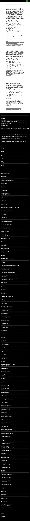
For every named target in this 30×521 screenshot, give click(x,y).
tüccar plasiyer (3, 470)
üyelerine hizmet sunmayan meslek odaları (6, 484)
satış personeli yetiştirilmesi (4, 368)
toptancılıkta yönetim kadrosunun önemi (6, 467)
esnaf (1, 241)
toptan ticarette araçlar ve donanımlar (5, 409)
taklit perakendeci (3, 378)
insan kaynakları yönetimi (11, 54)
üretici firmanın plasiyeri (4, 481)
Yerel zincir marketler (3, 494)
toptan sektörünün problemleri (5, 392)
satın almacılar (3, 361)
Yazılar (2, 513)
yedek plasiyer (3, 487)
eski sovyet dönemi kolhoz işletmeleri (5, 238)
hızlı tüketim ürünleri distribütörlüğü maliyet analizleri (7, 268)
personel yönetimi (16, 56)
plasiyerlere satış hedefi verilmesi (5, 344)
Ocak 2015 (2, 155)
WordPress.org (3, 516)
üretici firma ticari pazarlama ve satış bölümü (17, 18)
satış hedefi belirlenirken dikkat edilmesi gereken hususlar (8, 364)
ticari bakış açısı (3, 381)
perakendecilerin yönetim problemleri (5, 317)
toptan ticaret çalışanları (4, 395)
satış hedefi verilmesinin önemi (5, 365)
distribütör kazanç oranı (4, 217)
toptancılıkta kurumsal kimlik (4, 453)
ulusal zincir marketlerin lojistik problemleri (6, 477)
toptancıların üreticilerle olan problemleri (6, 436)
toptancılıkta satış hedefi (4, 460)
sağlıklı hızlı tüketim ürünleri (4, 358)
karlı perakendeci (3, 292)
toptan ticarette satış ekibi (4, 412)
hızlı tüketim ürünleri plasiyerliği (5, 269)
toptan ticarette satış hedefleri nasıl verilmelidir (6, 416)
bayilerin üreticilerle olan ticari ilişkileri (5, 194)
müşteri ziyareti (3, 299)
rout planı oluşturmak (3, 354)
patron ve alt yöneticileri (4, 303)
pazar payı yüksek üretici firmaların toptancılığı (6, 306)
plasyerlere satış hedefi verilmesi (5, 350)
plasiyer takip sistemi (3, 341)
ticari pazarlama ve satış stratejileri (5, 385)
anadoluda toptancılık (3, 176)
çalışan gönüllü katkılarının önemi (10, 8)
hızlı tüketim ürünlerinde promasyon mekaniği (6, 276)
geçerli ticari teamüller (3, 245)
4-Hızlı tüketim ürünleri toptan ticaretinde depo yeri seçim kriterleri (9, 138)
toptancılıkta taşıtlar (3, 463)
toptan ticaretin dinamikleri (4, 402)
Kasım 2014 (2, 158)
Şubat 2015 (2, 154)
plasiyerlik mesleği (3, 347)
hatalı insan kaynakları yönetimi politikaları (13, 53)
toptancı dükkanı (3, 423)
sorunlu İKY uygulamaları (4, 374)
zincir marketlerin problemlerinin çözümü (6, 505)
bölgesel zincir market (3, 200)
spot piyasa (2, 375)
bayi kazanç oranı (3, 186)
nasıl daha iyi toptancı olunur (4, 300)
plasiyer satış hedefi (3, 340)
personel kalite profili (3, 333)
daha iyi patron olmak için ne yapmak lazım (6, 210)
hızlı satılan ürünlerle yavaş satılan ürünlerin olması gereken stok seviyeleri (10, 265)
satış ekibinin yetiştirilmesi (15, 14)
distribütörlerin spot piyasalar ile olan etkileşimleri (7, 224)
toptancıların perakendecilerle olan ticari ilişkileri (7, 433)
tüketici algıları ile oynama (4, 471)
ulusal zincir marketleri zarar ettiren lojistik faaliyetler (7, 474)
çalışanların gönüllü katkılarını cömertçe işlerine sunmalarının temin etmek (10, 207)
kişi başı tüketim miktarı (4, 293)
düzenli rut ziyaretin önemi (4, 235)
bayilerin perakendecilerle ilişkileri (5, 193)
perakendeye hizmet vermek (4, 327)
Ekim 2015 (2, 148)
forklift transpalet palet (4, 244)
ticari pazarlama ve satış (4, 382)
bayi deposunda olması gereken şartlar (5, 183)
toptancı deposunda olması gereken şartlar (6, 422)
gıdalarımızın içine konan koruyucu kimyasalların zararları (8, 259)
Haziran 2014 (2, 161)
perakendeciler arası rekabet (4, 310)
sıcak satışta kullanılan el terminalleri (5, 371)
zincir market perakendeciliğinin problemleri (6, 504)
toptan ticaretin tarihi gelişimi (4, 406)
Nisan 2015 (2, 151)
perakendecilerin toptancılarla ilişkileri (5, 316)
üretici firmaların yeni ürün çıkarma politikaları (6, 480)
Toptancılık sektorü (3, 440)
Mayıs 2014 (2, 162)
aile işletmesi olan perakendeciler (5, 173)
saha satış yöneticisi (8, 14)
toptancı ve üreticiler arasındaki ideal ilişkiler (6, 429)
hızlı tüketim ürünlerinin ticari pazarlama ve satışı (7, 279)
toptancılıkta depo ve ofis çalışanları (5, 446)
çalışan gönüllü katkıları (9, 83)
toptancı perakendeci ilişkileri (4, 426)
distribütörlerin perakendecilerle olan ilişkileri (6, 221)
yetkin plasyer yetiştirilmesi (4, 498)
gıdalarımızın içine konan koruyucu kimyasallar (6, 258)
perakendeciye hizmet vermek (4, 323)
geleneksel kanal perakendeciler (5, 248)
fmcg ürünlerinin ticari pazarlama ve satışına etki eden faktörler (14, 44)
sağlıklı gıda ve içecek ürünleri (4, 357)
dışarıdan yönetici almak (4, 211)
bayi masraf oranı (3, 187)
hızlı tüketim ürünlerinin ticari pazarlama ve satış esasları (13, 45)
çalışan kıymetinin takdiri (16, 83)
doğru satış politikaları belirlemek (5, 231)
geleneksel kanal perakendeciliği (5, 251)
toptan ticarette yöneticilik (4, 419)
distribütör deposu (3, 214)
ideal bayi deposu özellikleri (4, 282)
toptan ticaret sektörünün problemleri (5, 398)
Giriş (1, 512)
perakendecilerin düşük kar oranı (5, 313)
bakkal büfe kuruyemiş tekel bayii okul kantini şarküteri (7, 180)
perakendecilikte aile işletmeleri (5, 320)
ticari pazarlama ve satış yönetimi (15, 16)
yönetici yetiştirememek (4, 501)
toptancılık (2, 439)
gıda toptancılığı (3, 255)
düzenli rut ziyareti (3, 234)
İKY (1, 286)
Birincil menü (29, 1)
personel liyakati (12, 56)
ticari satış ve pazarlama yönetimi (5, 388)
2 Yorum (12, 98)
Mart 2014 (2, 165)
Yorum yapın (12, 68)
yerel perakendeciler (3, 491)
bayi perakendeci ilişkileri (4, 190)
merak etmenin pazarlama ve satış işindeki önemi (7, 296)
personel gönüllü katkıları (4, 330)
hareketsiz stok (3, 262)
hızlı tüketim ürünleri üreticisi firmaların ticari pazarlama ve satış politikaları (10, 275)
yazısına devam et (8, 75)
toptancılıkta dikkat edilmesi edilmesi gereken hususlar (7, 447)
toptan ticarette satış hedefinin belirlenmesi (6, 415)
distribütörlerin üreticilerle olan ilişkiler (5, 227)
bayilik (2, 197)
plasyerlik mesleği (3, 351)
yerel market (2, 488)
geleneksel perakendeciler (4, 252)
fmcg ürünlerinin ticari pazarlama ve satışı (11, 43)
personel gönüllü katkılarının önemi (14, 13)
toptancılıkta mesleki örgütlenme (5, 457)
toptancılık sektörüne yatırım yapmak (5, 443)
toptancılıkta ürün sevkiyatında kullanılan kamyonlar (7, 464)
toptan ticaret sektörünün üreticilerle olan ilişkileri (7, 399)
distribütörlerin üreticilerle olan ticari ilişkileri (6, 228)
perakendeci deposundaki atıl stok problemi (6, 309)
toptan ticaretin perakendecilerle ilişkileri (6, 405)
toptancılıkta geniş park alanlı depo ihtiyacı (6, 450)
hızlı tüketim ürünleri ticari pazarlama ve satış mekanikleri (8, 272)
